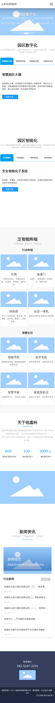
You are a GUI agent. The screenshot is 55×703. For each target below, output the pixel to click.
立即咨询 (35, 31)
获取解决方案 (20, 31)
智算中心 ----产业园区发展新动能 (19, 619)
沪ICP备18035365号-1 (45, 695)
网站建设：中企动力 (40, 690)
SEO (27, 693)
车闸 (14, 274)
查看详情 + (46, 579)
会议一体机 (41, 311)
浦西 (50, 690)
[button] (22, 33)
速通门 (41, 274)
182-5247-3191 (27, 666)
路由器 (13, 311)
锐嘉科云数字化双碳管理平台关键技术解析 (24, 630)
